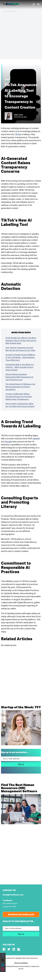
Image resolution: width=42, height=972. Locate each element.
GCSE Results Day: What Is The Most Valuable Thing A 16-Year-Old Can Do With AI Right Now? (20, 340)
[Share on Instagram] (2, 969)
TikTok (18, 134)
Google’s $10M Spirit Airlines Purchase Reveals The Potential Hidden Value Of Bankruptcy (18, 396)
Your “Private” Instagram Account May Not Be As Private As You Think (20, 349)
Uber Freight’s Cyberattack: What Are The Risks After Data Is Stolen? (19, 405)
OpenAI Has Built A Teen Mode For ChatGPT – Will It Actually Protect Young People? (19, 367)
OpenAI (36, 439)
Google (8, 442)
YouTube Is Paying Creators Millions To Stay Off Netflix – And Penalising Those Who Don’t (20, 357)
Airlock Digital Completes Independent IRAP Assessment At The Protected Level (19, 377)
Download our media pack (21, 914)
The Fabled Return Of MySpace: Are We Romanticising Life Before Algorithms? (20, 387)
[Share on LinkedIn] (2, 964)
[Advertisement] (21, 35)
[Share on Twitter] (2, 960)
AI (16, 131)
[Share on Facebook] (2, 955)
